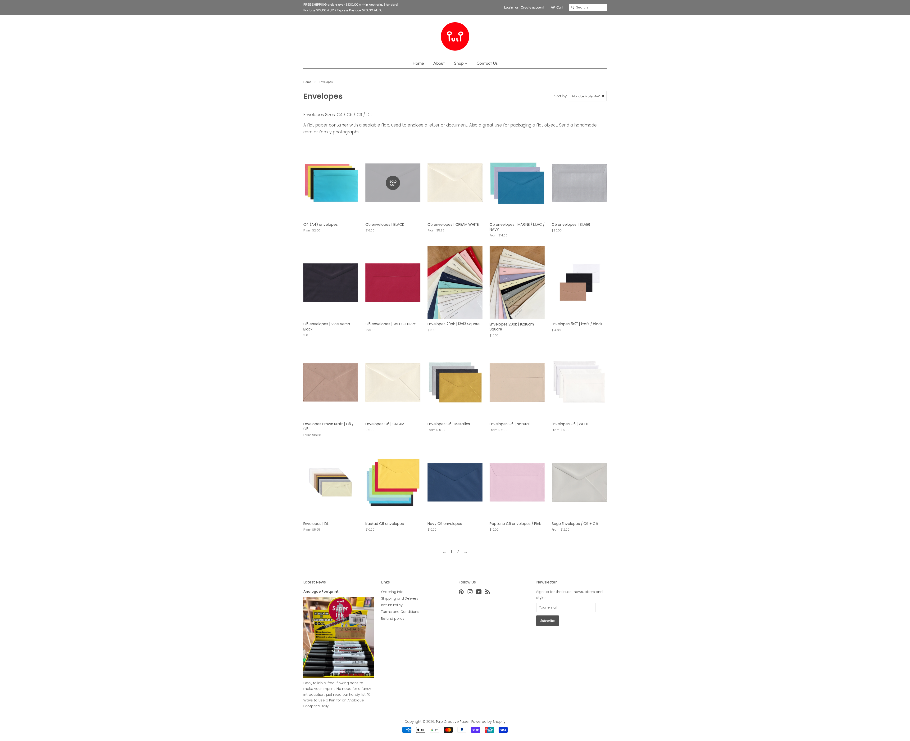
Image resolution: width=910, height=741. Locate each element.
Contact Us (487, 63)
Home (418, 63)
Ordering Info (392, 591)
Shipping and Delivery (399, 598)
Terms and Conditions (400, 611)
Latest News (314, 582)
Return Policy (392, 605)
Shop (459, 63)
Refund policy (392, 618)
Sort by (560, 96)
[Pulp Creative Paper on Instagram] (470, 592)
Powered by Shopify (488, 721)
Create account (532, 7)
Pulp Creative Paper (453, 721)
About (439, 63)
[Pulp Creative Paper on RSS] (487, 592)
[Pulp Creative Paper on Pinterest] (461, 592)
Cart (559, 7)
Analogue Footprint (321, 591)
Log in (508, 7)
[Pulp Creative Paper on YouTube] (479, 592)
